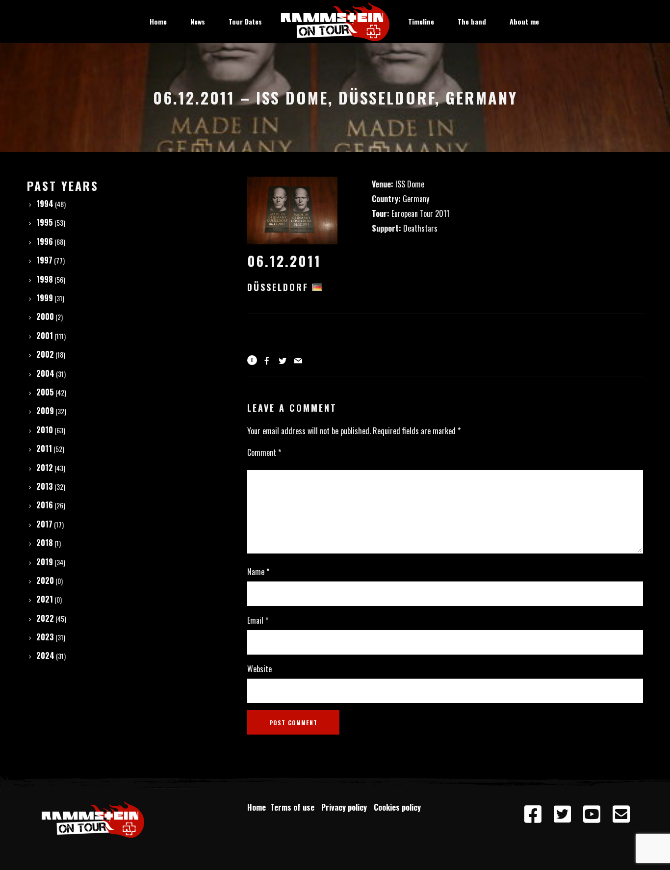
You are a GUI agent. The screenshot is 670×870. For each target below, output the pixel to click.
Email (257, 620)
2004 (45, 373)
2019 (44, 562)
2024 (45, 655)
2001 (44, 336)
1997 (44, 260)
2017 (44, 524)
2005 (45, 392)
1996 (44, 241)
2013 (44, 486)
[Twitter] (562, 814)
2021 (44, 599)
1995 (44, 222)
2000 (45, 316)
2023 (45, 637)
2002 (45, 354)
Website (259, 669)
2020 (45, 580)
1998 (44, 279)
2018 (44, 543)
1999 (44, 298)
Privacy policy (346, 807)
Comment (264, 452)
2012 (44, 468)
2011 (44, 448)
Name (258, 572)
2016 (44, 505)
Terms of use (294, 807)
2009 (45, 411)
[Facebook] (533, 814)
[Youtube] (592, 814)
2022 (45, 618)
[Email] (621, 814)
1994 (44, 204)
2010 (44, 430)
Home (256, 807)
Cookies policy (398, 807)
